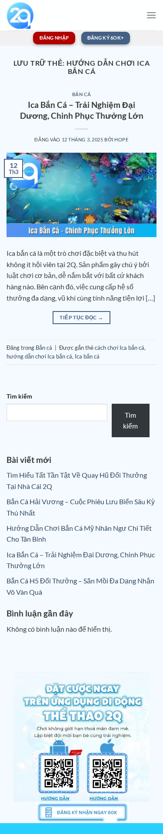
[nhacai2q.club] (25, 15)
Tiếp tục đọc (81, 317)
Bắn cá (81, 94)
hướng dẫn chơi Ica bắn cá (39, 356)
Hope (121, 139)
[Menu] (151, 15)
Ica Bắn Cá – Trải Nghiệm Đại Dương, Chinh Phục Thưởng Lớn (81, 110)
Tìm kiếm (19, 396)
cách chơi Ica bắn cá (119, 347)
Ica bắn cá (87, 356)
